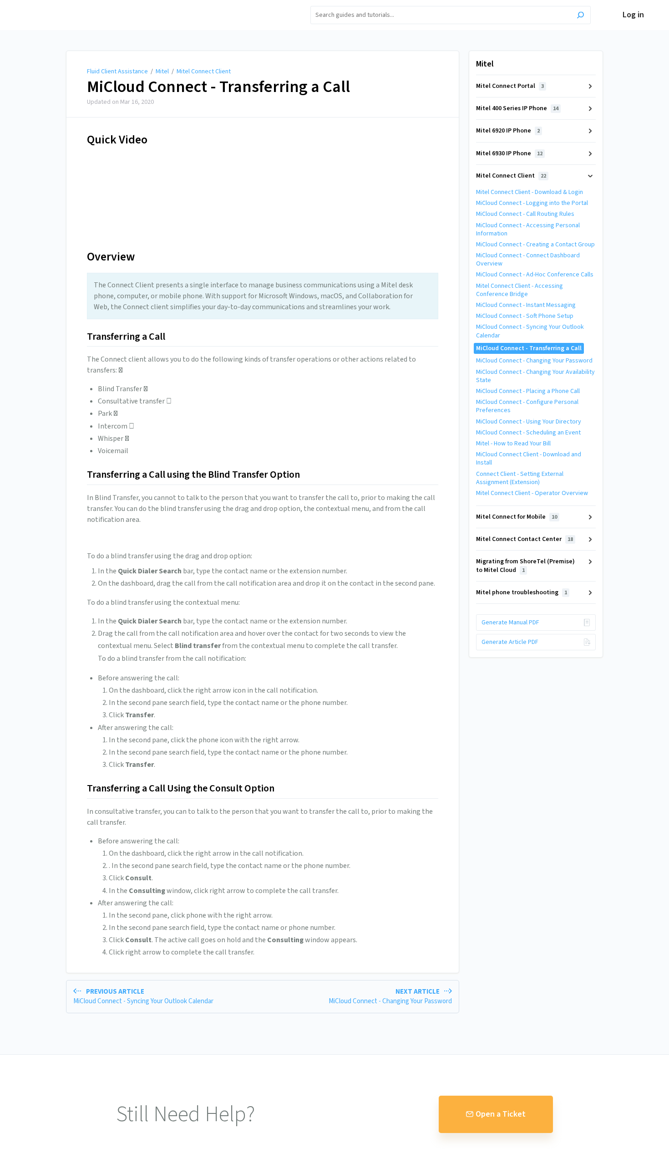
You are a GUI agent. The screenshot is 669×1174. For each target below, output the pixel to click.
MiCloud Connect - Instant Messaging (526, 305)
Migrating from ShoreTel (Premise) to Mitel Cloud (525, 565)
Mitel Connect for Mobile (516, 516)
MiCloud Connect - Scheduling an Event (528, 432)
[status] (262, 296)
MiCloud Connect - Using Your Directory (528, 421)
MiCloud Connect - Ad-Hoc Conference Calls (534, 274)
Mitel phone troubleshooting (521, 592)
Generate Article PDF (509, 642)
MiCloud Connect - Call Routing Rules (525, 214)
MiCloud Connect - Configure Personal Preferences (527, 406)
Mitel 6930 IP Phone (509, 153)
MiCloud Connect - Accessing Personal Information (528, 229)
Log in (633, 15)
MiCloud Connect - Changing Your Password (534, 360)
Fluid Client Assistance (117, 71)
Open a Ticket (501, 1114)
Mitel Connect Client (204, 71)
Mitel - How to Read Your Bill (513, 443)
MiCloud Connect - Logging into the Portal (532, 203)
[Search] (580, 16)
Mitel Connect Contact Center (524, 539)
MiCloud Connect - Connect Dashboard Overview (528, 259)
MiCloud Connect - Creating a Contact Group (535, 244)
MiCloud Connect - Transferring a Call (218, 87)
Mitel (162, 71)
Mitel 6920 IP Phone (508, 130)
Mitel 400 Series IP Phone (517, 108)
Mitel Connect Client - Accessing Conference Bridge (519, 290)
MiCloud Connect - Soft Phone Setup (524, 316)
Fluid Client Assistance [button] (66, 5)
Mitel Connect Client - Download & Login (529, 192)
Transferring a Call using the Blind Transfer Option (193, 475)
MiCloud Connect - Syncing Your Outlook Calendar (530, 331)
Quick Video (117, 139)
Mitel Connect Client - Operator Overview (532, 493)
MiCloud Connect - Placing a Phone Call (528, 391)
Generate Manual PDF (510, 622)
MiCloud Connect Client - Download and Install (528, 458)
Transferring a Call (126, 337)
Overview (111, 256)
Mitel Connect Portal (510, 86)
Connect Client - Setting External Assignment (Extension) (519, 478)
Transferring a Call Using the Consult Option (180, 789)
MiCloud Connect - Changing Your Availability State (535, 376)
